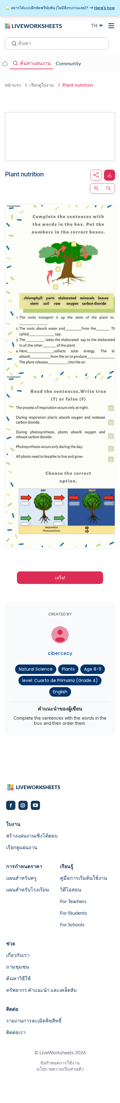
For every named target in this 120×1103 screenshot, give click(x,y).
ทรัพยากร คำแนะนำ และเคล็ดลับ (41, 990)
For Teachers (73, 901)
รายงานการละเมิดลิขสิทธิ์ (34, 1020)
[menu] (111, 25)
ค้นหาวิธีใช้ (18, 978)
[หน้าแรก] (33, 25)
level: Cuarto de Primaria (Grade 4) (60, 680)
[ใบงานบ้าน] (5, 63)
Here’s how (104, 8)
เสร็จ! (60, 577)
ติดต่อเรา (16, 1032)
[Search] (12, 42)
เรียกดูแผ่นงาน (21, 847)
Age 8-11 (92, 669)
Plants (68, 669)
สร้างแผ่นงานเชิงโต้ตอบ (32, 835)
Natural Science (36, 669)
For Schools (72, 924)
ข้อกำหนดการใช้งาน (60, 1062)
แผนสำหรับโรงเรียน (27, 889)
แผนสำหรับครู (21, 878)
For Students (73, 913)
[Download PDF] (109, 175)
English (60, 692)
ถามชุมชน (17, 966)
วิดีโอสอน (70, 889)
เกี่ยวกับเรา (18, 955)
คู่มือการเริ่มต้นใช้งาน (83, 878)
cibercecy (60, 653)
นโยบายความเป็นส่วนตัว (60, 1068)
